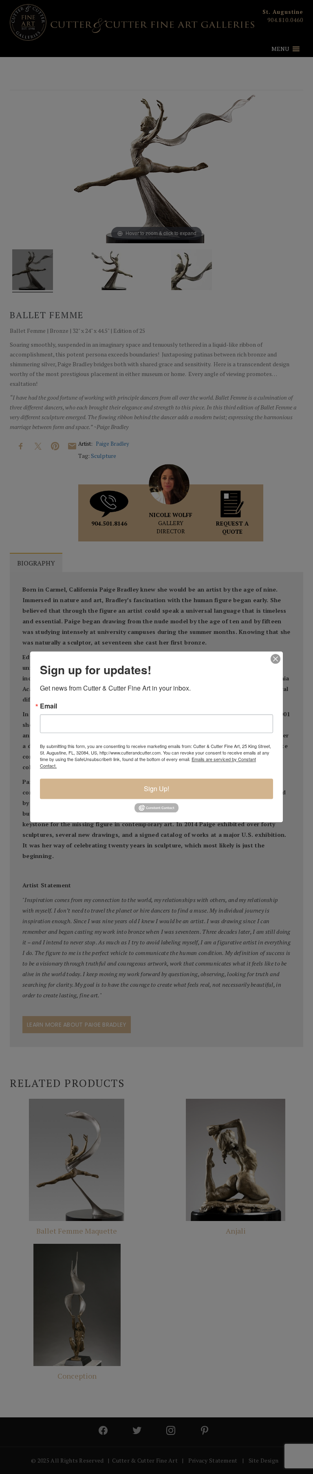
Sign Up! (156, 788)
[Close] (275, 659)
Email (48, 706)
